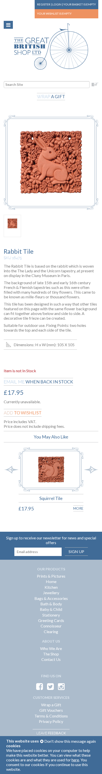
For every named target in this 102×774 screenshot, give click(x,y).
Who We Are (51, 648)
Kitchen (51, 587)
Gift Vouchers (51, 710)
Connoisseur (51, 625)
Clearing (51, 631)
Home (51, 581)
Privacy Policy (51, 721)
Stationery (51, 615)
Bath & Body (51, 603)
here (75, 759)
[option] (47, 483)
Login (56, 4)
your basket (79, 4)
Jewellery (51, 592)
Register (43, 4)
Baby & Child (51, 609)
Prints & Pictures (51, 576)
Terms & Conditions (51, 715)
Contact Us (51, 659)
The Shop (51, 653)
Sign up (76, 551)
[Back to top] (92, 764)
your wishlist (54, 13)
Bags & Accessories (51, 598)
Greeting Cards (51, 620)
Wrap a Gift (51, 704)
